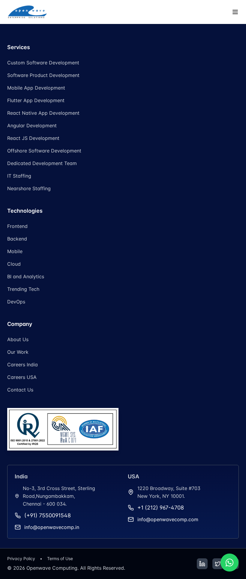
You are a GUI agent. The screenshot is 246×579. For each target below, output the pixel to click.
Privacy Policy (21, 558)
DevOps (16, 302)
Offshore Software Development (44, 151)
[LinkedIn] (202, 563)
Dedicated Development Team (42, 163)
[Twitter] (217, 563)
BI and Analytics (25, 276)
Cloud (14, 264)
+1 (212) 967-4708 (160, 507)
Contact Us (20, 390)
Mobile (14, 251)
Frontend (17, 226)
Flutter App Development (35, 100)
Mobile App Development (36, 88)
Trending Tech (23, 289)
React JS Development (33, 138)
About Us (17, 339)
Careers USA (22, 377)
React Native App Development (43, 113)
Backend (17, 239)
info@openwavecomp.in (51, 527)
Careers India (22, 365)
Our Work (17, 352)
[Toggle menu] (235, 12)
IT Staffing (19, 176)
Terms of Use (60, 558)
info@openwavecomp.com (167, 519)
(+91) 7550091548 (47, 515)
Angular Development (32, 126)
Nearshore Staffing (29, 188)
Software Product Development (43, 75)
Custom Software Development (43, 63)
